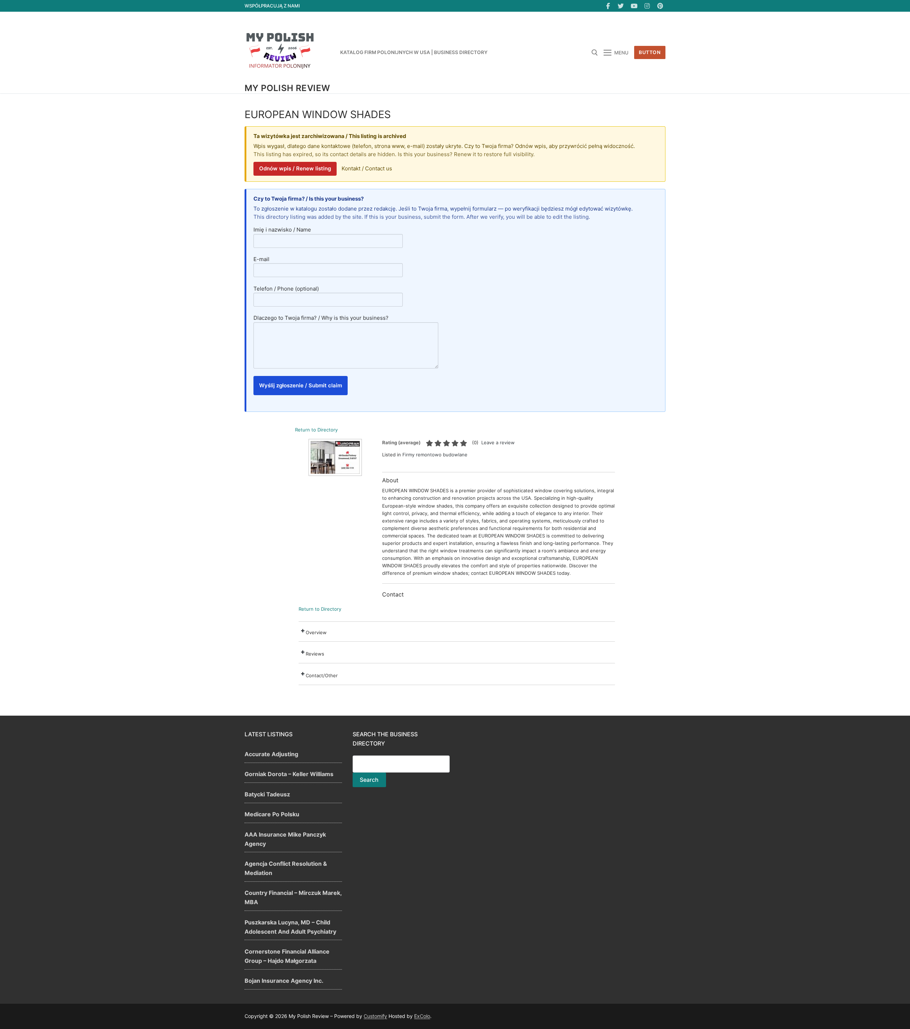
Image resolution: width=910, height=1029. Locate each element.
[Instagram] (647, 5)
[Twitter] (621, 5)
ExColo (422, 1016)
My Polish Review (287, 88)
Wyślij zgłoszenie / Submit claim (300, 385)
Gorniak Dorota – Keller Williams (289, 774)
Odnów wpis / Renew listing (295, 168)
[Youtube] (633, 5)
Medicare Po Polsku (272, 814)
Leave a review (498, 442)
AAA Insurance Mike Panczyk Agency (285, 839)
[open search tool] (595, 52)
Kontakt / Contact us (367, 168)
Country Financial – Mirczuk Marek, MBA (293, 897)
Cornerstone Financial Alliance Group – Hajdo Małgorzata (287, 956)
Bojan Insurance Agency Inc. (284, 980)
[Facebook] (608, 5)
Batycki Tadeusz (267, 794)
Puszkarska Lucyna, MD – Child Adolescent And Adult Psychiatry (290, 927)
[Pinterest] (659, 5)
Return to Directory (316, 430)
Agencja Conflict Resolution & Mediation (286, 868)
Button (649, 52)
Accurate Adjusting (271, 754)
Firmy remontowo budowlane (434, 454)
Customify (375, 1016)
